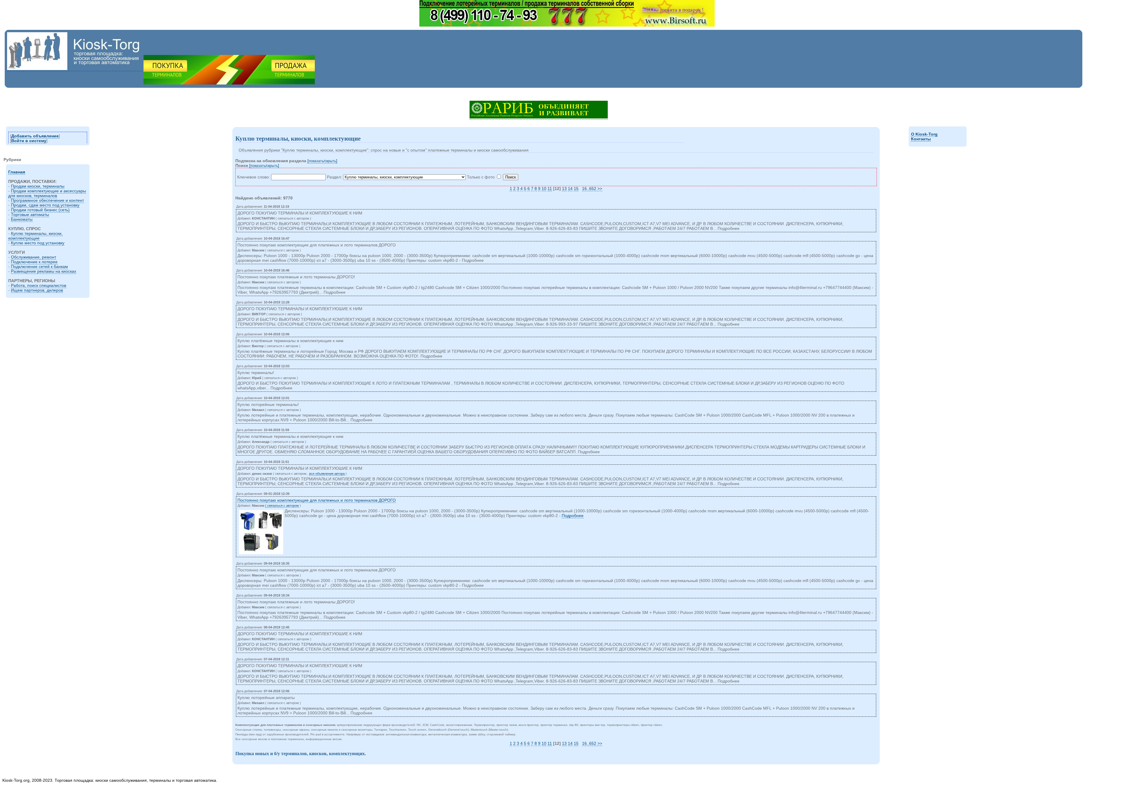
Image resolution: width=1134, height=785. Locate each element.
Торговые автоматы (30, 214)
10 (544, 188)
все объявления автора (327, 473)
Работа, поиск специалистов (38, 285)
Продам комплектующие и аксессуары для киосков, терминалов (47, 193)
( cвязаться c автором (282, 505)
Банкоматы (21, 219)
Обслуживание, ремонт (33, 257)
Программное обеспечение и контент (47, 200)
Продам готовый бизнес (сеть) (40, 209)
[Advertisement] (109, 92)
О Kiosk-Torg (924, 134)
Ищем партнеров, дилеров (37, 290)
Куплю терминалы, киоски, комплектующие (35, 235)
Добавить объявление (35, 136)
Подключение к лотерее (34, 261)
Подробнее (573, 515)
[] (322, 160)
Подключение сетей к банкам (39, 266)
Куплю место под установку (37, 242)
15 (576, 188)
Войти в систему (28, 140)
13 (564, 188)
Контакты (921, 138)
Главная (16, 172)
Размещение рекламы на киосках (43, 271)
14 (570, 188)
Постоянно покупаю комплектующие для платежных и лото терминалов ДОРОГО (316, 500)
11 (550, 188)
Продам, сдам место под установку (45, 205)
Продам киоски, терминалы (37, 186)
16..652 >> (592, 188)
